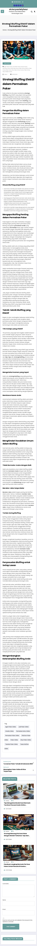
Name (4, 900)
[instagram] (20, 5)
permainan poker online (19, 68)
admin (5, 74)
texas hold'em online (7, 71)
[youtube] (22, 5)
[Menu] (2, 11)
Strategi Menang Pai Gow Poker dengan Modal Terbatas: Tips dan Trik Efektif (16, 835)
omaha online (24, 66)
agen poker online (8, 66)
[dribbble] (18, 5)
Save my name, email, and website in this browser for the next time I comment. (17, 920)
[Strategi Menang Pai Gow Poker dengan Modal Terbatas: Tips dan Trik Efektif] (18, 822)
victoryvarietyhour (18, 9)
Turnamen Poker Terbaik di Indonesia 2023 (18, 764)
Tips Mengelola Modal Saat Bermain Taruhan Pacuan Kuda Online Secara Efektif (17, 804)
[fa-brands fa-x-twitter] (16, 5)
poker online (8, 70)
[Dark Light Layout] (34, 11)
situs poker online (16, 70)
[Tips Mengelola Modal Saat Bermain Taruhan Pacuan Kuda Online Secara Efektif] (18, 791)
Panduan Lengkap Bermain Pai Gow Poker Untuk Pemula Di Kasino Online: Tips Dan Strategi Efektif (17, 865)
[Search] (31, 12)
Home (5, 30)
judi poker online (16, 66)
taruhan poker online (25, 70)
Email (4, 909)
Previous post (7, 761)
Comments (6, 883)
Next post (6, 767)
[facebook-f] (14, 5)
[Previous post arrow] (33, 763)
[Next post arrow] (33, 770)
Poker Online (7, 63)
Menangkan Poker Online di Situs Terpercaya (14, 770)
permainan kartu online (8, 68)
